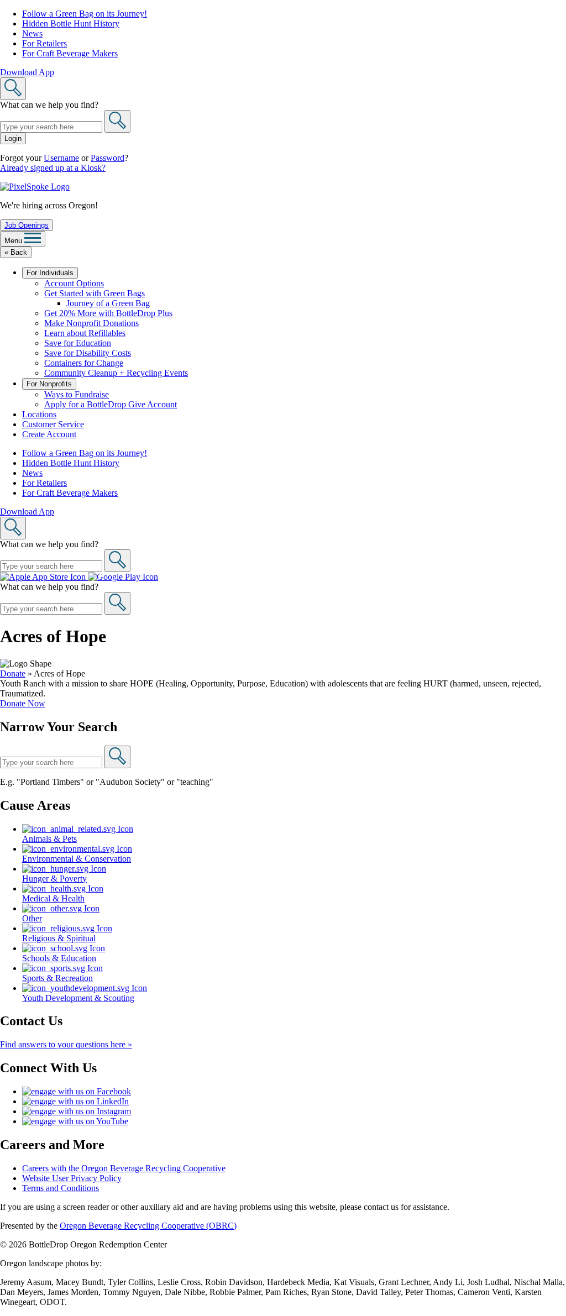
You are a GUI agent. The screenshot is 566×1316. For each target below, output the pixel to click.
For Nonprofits (49, 384)
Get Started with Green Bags (94, 293)
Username (61, 157)
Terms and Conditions (60, 1188)
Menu (14, 241)
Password (107, 157)
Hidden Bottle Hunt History (70, 23)
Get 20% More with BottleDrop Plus (108, 313)
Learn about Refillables (84, 333)
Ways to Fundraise (76, 394)
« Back (15, 252)
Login (13, 138)
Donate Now (22, 703)
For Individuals (50, 273)
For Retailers (44, 43)
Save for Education (77, 343)
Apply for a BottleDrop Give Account (110, 404)
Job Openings (26, 225)
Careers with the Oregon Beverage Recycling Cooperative (124, 1168)
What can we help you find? (49, 104)
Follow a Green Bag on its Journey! (84, 13)
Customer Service (53, 424)
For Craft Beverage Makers (70, 53)
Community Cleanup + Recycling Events (116, 373)
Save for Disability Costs (87, 353)
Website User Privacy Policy (72, 1178)
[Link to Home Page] (35, 186)
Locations (39, 414)
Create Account (49, 434)
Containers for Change (83, 363)
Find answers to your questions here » (66, 1044)
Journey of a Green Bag (108, 303)
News (32, 33)
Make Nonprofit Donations (91, 323)
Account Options (74, 283)
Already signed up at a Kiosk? (53, 167)
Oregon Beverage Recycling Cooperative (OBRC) (148, 1225)
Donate (12, 673)
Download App (27, 72)
